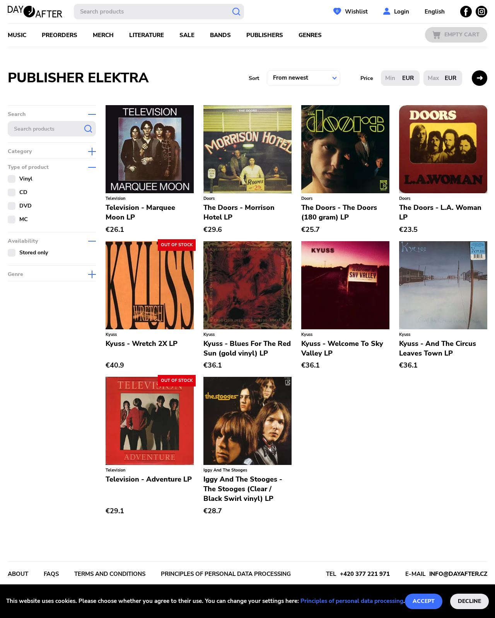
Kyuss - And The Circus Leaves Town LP (437, 348)
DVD (25, 205)
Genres (310, 35)
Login (401, 11)
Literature (146, 35)
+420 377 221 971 (365, 574)
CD (23, 192)
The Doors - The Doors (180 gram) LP (339, 212)
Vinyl (25, 178)
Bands (220, 35)
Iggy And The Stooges (225, 470)
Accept (424, 601)
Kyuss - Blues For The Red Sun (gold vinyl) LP (247, 348)
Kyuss (111, 334)
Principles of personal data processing (351, 601)
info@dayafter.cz (458, 574)
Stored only (33, 252)
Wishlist (356, 11)
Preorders (59, 35)
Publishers (264, 35)
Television (115, 198)
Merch (103, 35)
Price (366, 78)
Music (17, 35)
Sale (187, 35)
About (18, 574)
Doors (209, 198)
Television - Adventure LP (149, 479)
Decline (469, 601)
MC (23, 219)
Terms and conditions (109, 574)
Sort (254, 78)
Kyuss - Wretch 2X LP (142, 343)
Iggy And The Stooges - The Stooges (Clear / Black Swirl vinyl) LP (242, 489)
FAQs (51, 574)
